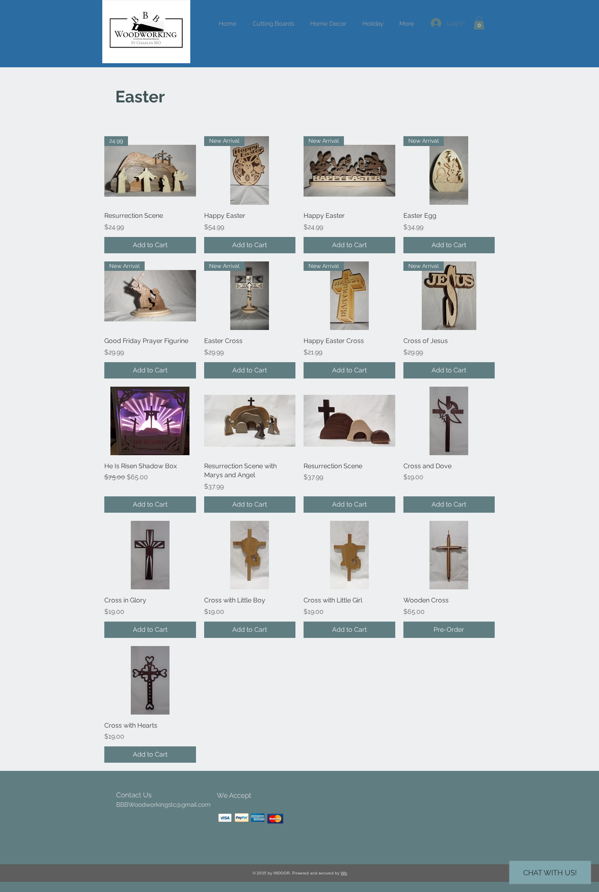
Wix (344, 873)
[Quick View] (150, 421)
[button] (372, 23)
